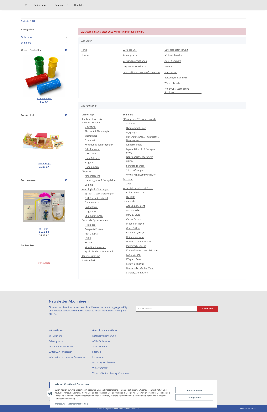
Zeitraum (128, 179)
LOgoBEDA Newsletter (134, 66)
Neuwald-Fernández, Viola (139, 268)
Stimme (89, 184)
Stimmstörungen (94, 215)
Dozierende (129, 201)
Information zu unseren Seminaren (141, 72)
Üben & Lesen (92, 158)
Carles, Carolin (133, 219)
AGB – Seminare (173, 60)
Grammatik (91, 140)
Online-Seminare (135, 192)
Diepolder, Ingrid (135, 223)
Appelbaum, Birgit (135, 205)
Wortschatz (91, 135)
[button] (44, 37)
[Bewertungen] (44, 232)
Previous (28, 82)
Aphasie (130, 123)
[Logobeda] (25, 5)
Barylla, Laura (133, 214)
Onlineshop (27, 37)
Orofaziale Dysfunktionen (94, 220)
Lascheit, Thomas (135, 263)
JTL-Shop (252, 408)
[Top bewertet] (66, 180)
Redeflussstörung (90, 255)
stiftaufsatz (44, 262)
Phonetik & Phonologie (97, 131)
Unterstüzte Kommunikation (141, 174)
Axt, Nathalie (132, 210)
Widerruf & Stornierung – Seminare (178, 90)
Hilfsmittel (90, 224)
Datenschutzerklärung (78, 404)
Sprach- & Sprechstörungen (99, 193)
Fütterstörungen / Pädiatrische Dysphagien (142, 138)
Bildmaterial (91, 207)
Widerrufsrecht (173, 83)
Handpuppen (92, 166)
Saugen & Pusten (94, 229)
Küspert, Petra (133, 259)
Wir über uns (130, 49)
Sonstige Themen (135, 165)
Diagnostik (90, 126)
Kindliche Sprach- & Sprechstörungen (91, 121)
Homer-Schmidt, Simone (139, 241)
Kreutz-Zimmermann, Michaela (142, 250)
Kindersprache (92, 175)
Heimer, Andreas (135, 237)
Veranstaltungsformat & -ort (138, 188)
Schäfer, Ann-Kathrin (137, 272)
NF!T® (129, 161)
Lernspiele (90, 153)
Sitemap (169, 66)
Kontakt (85, 55)
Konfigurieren (194, 397)
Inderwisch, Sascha (136, 245)
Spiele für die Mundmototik (99, 251)
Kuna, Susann (133, 254)
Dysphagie (131, 132)
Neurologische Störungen (94, 189)
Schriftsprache (92, 149)
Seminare (26, 42)
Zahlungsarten (130, 55)
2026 (128, 183)
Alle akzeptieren (194, 390)
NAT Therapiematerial (96, 198)
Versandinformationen (135, 60)
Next (60, 82)
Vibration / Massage (95, 247)
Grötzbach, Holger (135, 232)
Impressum (60, 404)
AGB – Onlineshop (174, 55)
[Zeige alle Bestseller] (66, 50)
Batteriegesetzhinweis (176, 77)
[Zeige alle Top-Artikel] (66, 115)
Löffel (88, 238)
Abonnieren (207, 308)
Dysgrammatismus (136, 127)
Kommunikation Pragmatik (99, 144)
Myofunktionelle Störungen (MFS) (140, 151)
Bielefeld (130, 196)
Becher (88, 242)
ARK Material (91, 233)
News (84, 49)
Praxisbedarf (88, 260)
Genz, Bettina (133, 228)
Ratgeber (89, 162)
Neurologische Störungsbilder (100, 180)
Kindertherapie (134, 144)
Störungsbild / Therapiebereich (139, 119)
